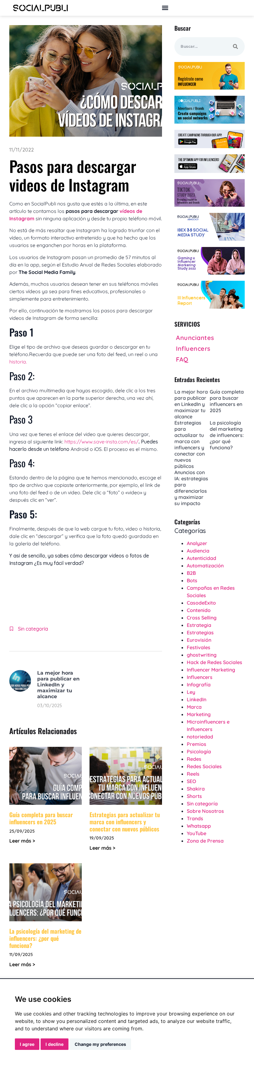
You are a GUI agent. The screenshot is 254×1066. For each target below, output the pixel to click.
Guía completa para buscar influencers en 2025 (41, 818)
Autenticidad (201, 558)
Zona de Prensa (205, 841)
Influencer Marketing (211, 670)
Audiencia (198, 551)
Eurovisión (199, 640)
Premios (196, 744)
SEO (191, 781)
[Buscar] (235, 46)
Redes (194, 759)
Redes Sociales (204, 766)
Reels (193, 774)
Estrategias (200, 632)
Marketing (199, 714)
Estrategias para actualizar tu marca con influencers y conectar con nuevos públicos (125, 821)
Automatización (205, 565)
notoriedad (200, 736)
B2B (191, 573)
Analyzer (197, 543)
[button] (165, 8)
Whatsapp (199, 826)
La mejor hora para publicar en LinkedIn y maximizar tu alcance (58, 685)
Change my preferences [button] (100, 1044)
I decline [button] (55, 1044)
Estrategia (199, 625)
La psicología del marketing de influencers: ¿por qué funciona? (45, 938)
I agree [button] (27, 1044)
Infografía (199, 684)
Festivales (198, 647)
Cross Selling (202, 617)
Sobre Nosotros (205, 811)
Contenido (199, 610)
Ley (191, 692)
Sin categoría (33, 629)
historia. (18, 362)
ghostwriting (202, 655)
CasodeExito (201, 603)
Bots (192, 580)
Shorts (194, 796)
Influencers (199, 677)
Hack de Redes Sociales (214, 662)
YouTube (196, 833)
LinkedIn (196, 699)
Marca (194, 707)
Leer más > (22, 841)
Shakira (196, 789)
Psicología (199, 751)
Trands (195, 818)
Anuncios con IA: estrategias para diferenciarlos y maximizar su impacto (191, 487)
